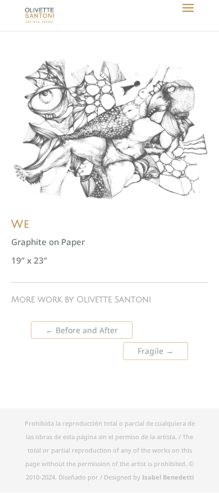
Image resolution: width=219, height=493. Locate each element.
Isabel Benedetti (168, 477)
